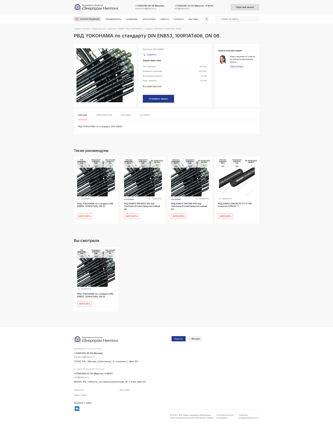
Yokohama (129, 199)
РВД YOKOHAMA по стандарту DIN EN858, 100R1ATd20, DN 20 (95, 205)
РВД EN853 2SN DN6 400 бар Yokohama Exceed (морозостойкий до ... (189, 206)
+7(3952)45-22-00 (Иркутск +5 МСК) (93, 373)
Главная (77, 29)
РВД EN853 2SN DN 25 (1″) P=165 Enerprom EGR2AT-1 (235, 205)
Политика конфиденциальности (248, 416)
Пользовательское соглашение (224, 416)
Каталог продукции (89, 19)
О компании (131, 19)
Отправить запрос (158, 98)
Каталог (86, 29)
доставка (126, 115)
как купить (145, 115)
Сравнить (151, 54)
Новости (164, 19)
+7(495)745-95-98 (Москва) (88, 353)
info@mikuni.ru (182, 8)
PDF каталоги (149, 19)
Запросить (85, 216)
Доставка (193, 19)
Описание (82, 115)
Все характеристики (152, 86)
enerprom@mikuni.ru (145, 8)
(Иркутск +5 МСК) (194, 5)
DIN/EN (121, 29)
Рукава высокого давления (104, 29)
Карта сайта (80, 395)
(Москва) (149, 5)
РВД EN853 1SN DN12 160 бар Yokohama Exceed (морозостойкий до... (142, 206)
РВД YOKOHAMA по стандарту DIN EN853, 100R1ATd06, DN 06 (95, 295)
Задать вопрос (237, 66)
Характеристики (104, 115)
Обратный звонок (245, 7)
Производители (113, 19)
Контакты (179, 19)
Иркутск (178, 338)
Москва (195, 338)
